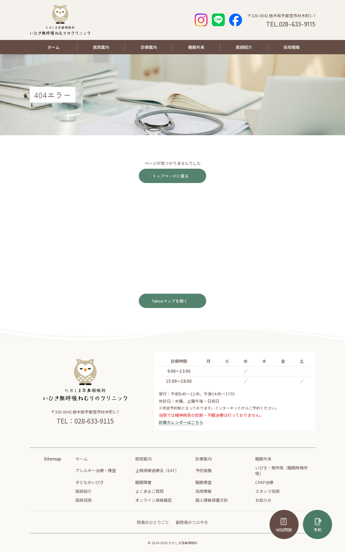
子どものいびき (89, 482)
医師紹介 (244, 47)
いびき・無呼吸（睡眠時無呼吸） (281, 470)
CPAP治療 (264, 482)
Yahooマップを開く (170, 301)
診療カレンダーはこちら (181, 422)
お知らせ (263, 500)
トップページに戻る (170, 176)
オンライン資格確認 (153, 500)
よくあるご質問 (149, 491)
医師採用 (83, 500)
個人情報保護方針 (211, 500)
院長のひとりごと (153, 522)
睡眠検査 (203, 482)
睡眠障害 (143, 482)
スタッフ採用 (267, 491)
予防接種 (203, 470)
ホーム (53, 47)
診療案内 (149, 47)
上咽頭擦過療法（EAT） (157, 470)
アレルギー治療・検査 (95, 470)
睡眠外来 (196, 47)
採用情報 (292, 47)
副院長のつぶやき (192, 522)
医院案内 (101, 47)
